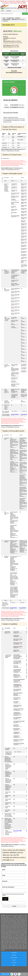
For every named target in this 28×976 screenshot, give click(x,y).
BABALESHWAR (6, 19)
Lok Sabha (8, 10)
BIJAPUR (17, 17)
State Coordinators (14, 957)
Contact (14, 960)
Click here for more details (14, 67)
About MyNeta (14, 952)
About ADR (14, 955)
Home (2, 10)
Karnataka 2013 (10, 17)
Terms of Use (14, 962)
